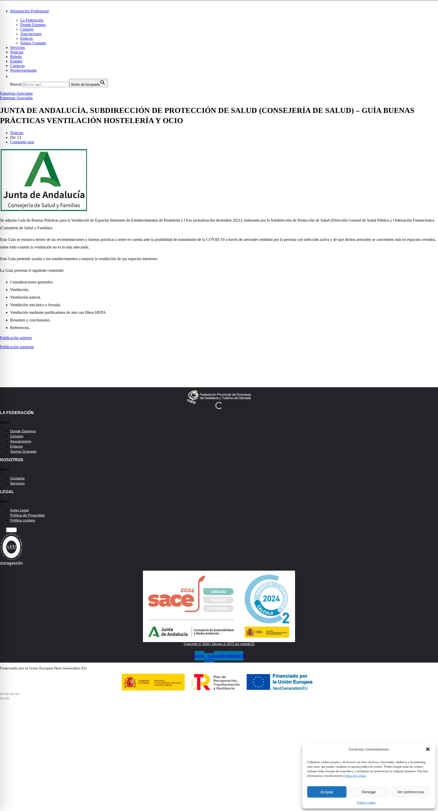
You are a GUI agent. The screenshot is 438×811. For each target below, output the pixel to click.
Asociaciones (31, 34)
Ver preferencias (410, 792)
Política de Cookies (354, 776)
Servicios (17, 47)
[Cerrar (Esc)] (2, 694)
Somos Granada (33, 43)
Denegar (369, 792)
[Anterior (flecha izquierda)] (2, 698)
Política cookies (366, 802)
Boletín (16, 56)
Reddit (223, 769)
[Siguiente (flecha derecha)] (7, 698)
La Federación (31, 20)
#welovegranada (23, 70)
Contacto (17, 66)
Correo (108, 788)
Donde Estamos (33, 25)
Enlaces (26, 38)
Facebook (109, 732)
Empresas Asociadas (16, 93)
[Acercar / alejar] (17, 694)
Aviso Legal (19, 510)
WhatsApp (337, 732)
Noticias (16, 52)
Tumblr (109, 769)
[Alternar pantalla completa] (12, 694)
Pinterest (222, 751)
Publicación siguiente (17, 347)
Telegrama (109, 751)
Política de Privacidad (27, 515)
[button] (427, 749)
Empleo (16, 61)
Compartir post (22, 142)
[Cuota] (7, 694)
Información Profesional (29, 11)
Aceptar (326, 792)
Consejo (26, 29)
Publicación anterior (16, 338)
